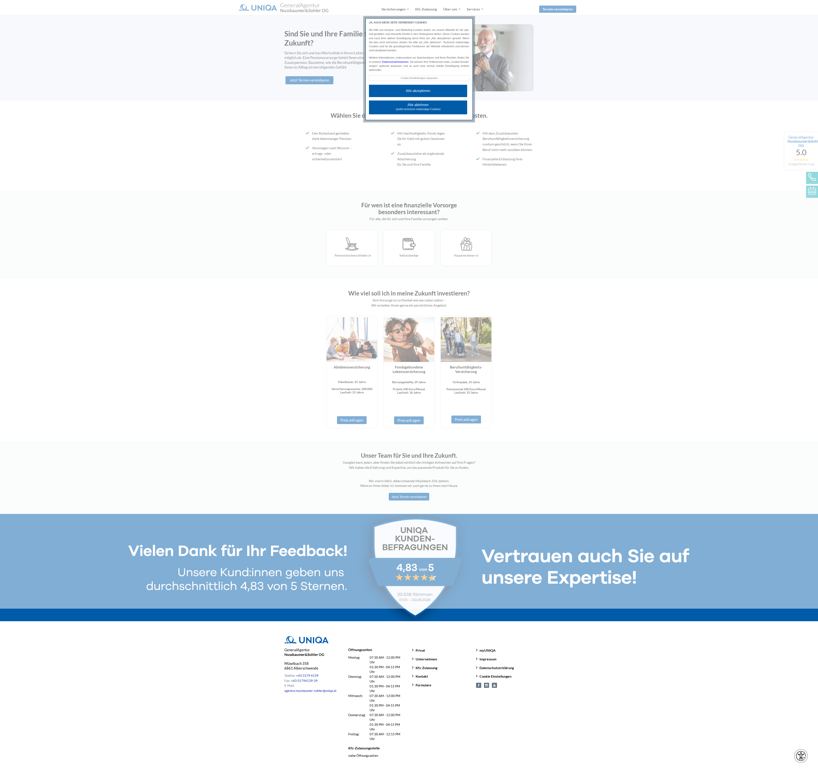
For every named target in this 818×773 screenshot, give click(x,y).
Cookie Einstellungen (495, 676)
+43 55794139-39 (304, 681)
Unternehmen (426, 659)
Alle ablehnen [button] (418, 107)
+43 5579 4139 (307, 675)
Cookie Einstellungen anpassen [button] (419, 78)
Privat (420, 650)
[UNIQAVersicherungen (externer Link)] (494, 685)
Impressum (488, 659)
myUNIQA (487, 650)
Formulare (423, 685)
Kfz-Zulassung (426, 668)
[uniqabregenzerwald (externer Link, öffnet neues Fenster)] (478, 685)
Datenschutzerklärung (497, 668)
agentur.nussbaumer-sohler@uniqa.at (310, 691)
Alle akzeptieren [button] (418, 91)
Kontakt (422, 676)
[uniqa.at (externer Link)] (486, 685)
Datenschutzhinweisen (395, 61)
